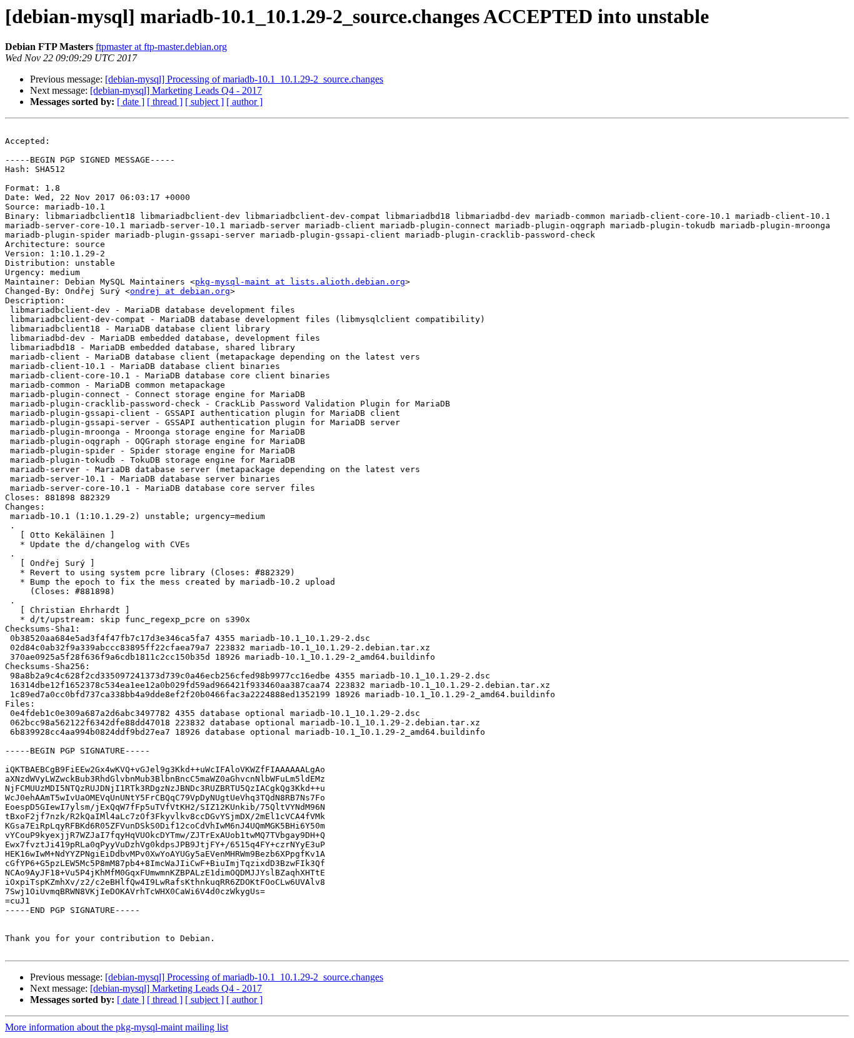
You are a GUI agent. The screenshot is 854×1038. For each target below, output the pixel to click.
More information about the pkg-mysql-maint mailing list (116, 1027)
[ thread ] (165, 101)
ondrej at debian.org (180, 291)
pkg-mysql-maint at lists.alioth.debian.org (300, 281)
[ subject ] (204, 101)
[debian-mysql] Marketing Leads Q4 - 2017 (176, 90)
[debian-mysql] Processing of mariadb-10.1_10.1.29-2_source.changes (244, 79)
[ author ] (244, 101)
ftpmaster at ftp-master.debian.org (161, 46)
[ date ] (130, 101)
